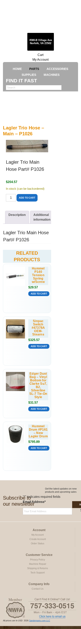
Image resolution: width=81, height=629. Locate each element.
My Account (40, 59)
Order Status (37, 543)
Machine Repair (37, 564)
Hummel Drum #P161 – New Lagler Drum (38, 431)
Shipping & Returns (37, 568)
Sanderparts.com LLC (39, 620)
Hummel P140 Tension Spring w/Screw (38, 275)
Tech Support (37, 572)
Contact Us (37, 589)
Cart (40, 55)
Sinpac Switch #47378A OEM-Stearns (38, 327)
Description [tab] (17, 214)
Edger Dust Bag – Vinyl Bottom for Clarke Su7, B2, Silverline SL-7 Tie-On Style (38, 385)
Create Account (37, 539)
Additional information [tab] (42, 217)
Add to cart (27, 197)
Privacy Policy (37, 559)
